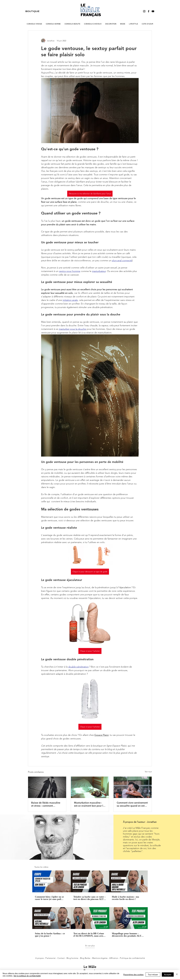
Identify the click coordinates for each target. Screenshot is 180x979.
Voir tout (148, 771)
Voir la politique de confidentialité (27, 975)
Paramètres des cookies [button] (133, 974)
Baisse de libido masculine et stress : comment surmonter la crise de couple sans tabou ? (46, 804)
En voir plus (90, 945)
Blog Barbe (85, 958)
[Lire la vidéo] (51, 881)
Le (86, 967)
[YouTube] (152, 11)
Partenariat (50, 958)
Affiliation (113, 958)
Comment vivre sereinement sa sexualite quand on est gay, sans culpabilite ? (132, 804)
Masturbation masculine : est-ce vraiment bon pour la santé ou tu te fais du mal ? (89, 804)
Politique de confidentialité (132, 958)
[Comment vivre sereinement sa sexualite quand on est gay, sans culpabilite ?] (133, 787)
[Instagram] (144, 11)
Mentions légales (100, 958)
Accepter (167, 974)
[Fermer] (176, 974)
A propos (39, 958)
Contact (61, 958)
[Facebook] (148, 11)
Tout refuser (153, 974)
